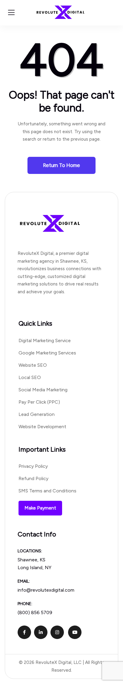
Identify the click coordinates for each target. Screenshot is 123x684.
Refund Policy (33, 478)
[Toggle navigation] (12, 12)
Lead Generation (37, 414)
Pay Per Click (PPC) (39, 402)
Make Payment (40, 508)
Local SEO (30, 377)
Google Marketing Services (47, 353)
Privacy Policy (33, 466)
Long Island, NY (34, 567)
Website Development (42, 426)
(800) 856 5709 (35, 612)
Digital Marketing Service (45, 340)
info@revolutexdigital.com (46, 590)
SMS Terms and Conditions (47, 491)
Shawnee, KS (31, 560)
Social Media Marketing (43, 390)
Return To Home (61, 165)
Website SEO (33, 365)
